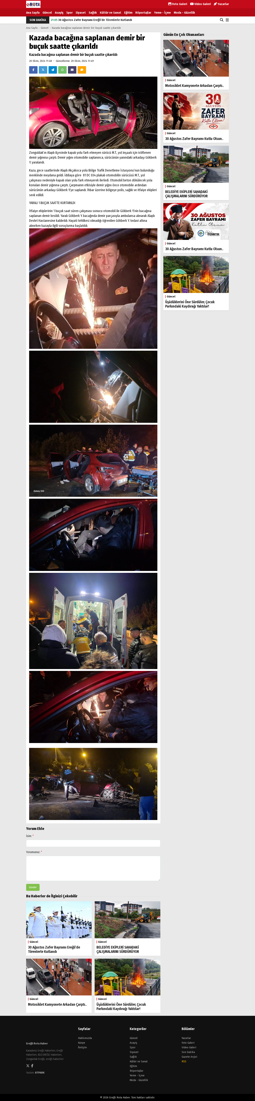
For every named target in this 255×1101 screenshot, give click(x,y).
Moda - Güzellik (184, 13)
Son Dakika (188, 1052)
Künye (81, 1042)
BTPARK (40, 1072)
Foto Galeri (179, 4)
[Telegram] (53, 70)
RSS (184, 1061)
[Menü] (227, 20)
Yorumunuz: (34, 852)
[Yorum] (82, 70)
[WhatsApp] (62, 70)
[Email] (72, 70)
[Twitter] (43, 70)
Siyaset (81, 13)
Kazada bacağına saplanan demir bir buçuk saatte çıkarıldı (86, 28)
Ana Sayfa (33, 13)
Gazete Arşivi (189, 1056)
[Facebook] (33, 70)
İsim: (30, 836)
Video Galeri (202, 4)
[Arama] (221, 20)
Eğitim (128, 13)
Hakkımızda (85, 1038)
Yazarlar (223, 4)
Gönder (33, 887)
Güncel (47, 13)
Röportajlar (143, 13)
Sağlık (93, 13)
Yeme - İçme (162, 13)
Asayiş (59, 13)
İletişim (82, 1047)
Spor (69, 13)
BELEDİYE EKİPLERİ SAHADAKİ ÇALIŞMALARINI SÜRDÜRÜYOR (93, 20)
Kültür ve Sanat (110, 13)
